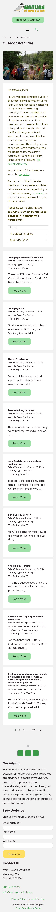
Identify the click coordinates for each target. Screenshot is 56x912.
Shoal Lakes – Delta (19, 565)
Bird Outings (28, 264)
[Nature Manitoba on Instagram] (28, 753)
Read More (19, 290)
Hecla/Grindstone (18, 359)
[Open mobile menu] (27, 29)
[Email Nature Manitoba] (36, 753)
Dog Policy (24, 174)
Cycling (38, 689)
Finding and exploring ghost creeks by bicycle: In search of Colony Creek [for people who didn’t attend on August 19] (27, 678)
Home (5, 37)
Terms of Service (36, 899)
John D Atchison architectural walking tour (24, 462)
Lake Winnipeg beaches (21, 410)
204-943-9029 (11, 887)
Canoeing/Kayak (31, 630)
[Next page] (40, 730)
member (38, 193)
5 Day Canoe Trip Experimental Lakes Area (25, 618)
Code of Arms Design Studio (28, 908)
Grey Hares (28, 471)
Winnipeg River (16, 308)
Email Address (12, 822)
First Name (9, 831)
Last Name (9, 840)
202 (33, 730)
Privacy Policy (18, 899)
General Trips (29, 626)
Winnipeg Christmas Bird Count (25, 257)
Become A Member (28, 20)
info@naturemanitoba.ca (18, 892)
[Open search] (36, 29)
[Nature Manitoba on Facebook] (20, 753)
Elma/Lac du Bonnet (19, 514)
